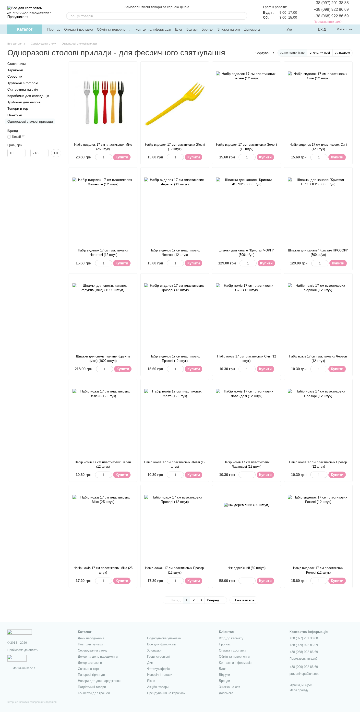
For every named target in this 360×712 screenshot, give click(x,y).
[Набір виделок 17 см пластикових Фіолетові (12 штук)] (102, 208)
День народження (91, 638)
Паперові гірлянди (91, 674)
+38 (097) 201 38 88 (331, 3)
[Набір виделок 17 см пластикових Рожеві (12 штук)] (318, 525)
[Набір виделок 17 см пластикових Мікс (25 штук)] (102, 102)
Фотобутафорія (158, 669)
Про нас (53, 29)
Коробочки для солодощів (28, 96)
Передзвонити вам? (328, 22)
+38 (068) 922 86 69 (331, 16)
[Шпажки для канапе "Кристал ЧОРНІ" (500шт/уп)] (246, 208)
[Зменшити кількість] (97, 157)
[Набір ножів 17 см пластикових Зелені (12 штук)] (102, 419)
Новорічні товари (159, 674)
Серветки (14, 76)
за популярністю (292, 52)
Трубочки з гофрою (22, 83)
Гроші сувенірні (158, 656)
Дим (150, 663)
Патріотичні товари (92, 687)
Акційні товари (157, 687)
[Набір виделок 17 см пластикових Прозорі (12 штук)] (174, 314)
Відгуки (192, 29)
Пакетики (14, 115)
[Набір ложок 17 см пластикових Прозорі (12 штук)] (174, 525)
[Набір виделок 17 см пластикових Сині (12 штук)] (318, 102)
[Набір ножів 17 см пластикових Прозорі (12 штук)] (318, 419)
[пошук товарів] (243, 16)
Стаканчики (16, 64)
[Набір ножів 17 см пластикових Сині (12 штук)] (246, 314)
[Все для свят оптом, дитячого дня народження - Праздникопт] (19, 632)
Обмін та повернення (114, 29)
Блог (178, 29)
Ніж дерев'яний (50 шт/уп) (246, 568)
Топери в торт (18, 108)
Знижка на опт (228, 29)
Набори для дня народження (99, 681)
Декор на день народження (98, 656)
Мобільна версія (23, 668)
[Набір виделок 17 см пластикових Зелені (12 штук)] (246, 102)
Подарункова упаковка (164, 638)
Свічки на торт (88, 669)
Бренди (208, 29)
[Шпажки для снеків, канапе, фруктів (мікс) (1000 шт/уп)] (102, 314)
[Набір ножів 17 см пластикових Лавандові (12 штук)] (246, 419)
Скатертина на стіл (22, 89)
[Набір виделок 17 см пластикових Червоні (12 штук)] (174, 208)
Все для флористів (161, 644)
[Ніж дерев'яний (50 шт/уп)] (246, 525)
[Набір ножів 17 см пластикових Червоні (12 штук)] (318, 314)
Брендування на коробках (166, 693)
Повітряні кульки (90, 644)
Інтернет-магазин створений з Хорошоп (32, 701)
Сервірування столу (93, 650)
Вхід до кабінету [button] (231, 638)
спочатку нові (320, 52)
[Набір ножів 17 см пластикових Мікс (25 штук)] (102, 525)
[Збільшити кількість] (110, 157)
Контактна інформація (153, 29)
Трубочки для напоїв (23, 102)
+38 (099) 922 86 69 (331, 9)
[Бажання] (303, 29)
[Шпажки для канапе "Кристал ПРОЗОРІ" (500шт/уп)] (318, 208)
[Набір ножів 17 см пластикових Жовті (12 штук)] (174, 419)
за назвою (342, 52)
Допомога (252, 29)
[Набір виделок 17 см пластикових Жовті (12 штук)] (174, 102)
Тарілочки (15, 70)
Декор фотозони (90, 663)
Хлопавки (154, 650)
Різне (151, 681)
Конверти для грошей (94, 693)
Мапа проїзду (298, 690)
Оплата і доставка (78, 29)
